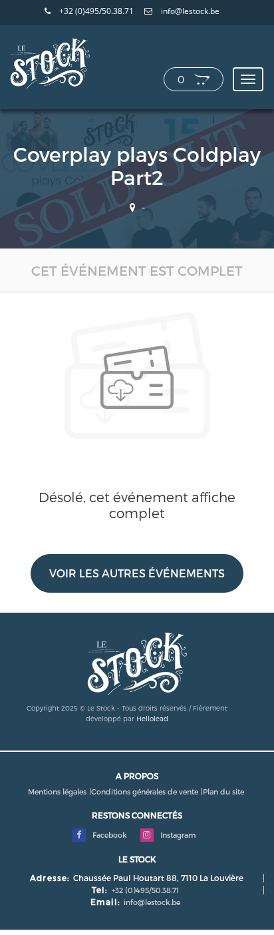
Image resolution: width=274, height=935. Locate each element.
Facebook (108, 834)
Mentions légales (57, 791)
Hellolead (152, 719)
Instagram (177, 834)
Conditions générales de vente (144, 791)
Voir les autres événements (137, 573)
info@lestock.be (189, 11)
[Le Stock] (50, 63)
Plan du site (223, 791)
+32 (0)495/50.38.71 (95, 11)
